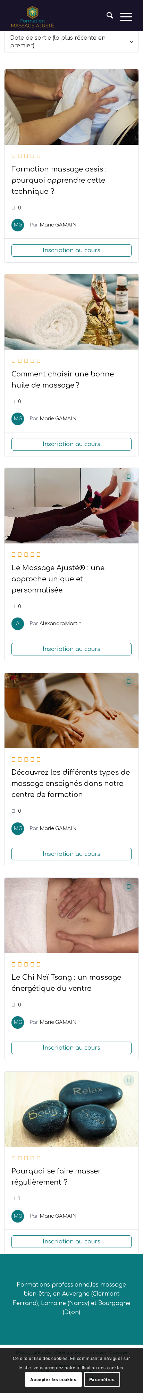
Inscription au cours (71, 250)
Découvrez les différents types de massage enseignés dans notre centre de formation (70, 784)
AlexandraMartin (61, 623)
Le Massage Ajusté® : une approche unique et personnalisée (57, 579)
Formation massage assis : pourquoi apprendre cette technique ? (59, 180)
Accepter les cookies (53, 1379)
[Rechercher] (106, 17)
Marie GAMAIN (58, 225)
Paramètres (102, 1379)
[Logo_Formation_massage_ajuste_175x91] (59, 17)
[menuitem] (106, 17)
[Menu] (122, 17)
